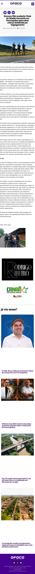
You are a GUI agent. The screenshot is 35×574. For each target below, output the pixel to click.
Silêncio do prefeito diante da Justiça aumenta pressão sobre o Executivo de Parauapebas (16, 425)
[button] (32, 4)
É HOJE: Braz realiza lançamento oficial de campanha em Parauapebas (17, 372)
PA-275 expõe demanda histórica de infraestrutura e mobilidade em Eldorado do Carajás (16, 480)
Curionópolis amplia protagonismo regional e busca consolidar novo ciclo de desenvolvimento (17, 545)
